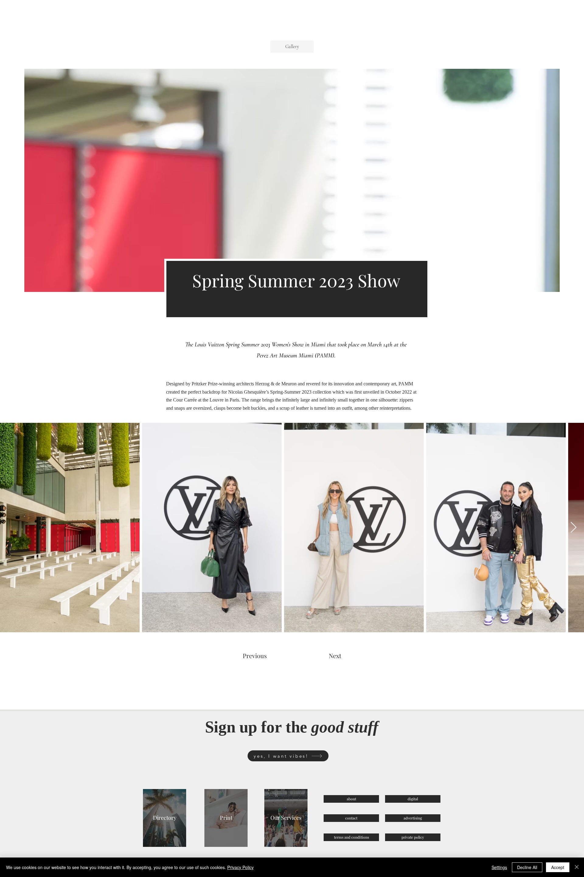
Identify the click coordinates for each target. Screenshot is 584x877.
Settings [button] (499, 867)
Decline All (527, 867)
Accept (557, 867)
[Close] (576, 867)
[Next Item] (573, 528)
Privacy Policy (240, 867)
